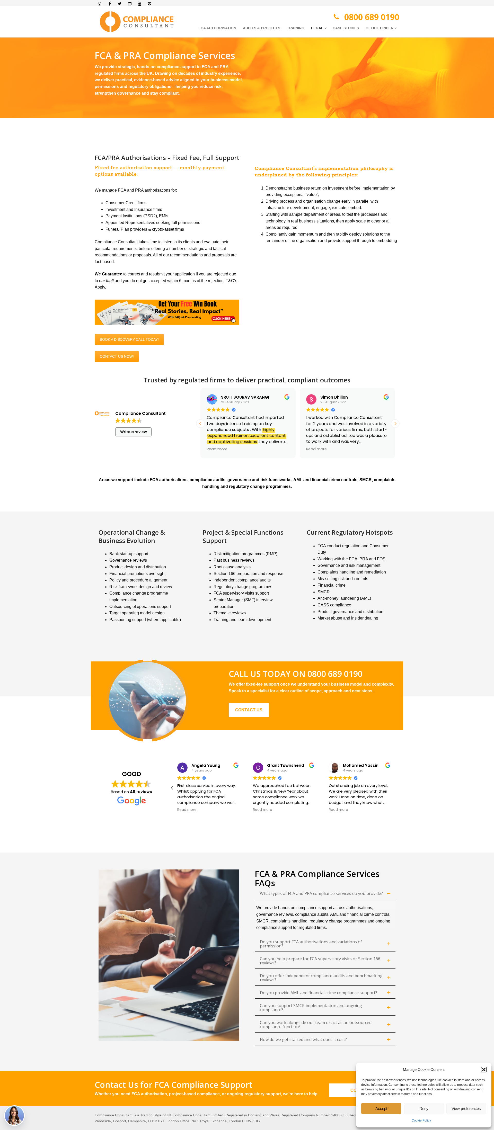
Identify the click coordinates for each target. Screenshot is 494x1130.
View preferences (466, 1108)
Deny (423, 1108)
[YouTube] (139, 3)
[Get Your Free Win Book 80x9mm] (167, 312)
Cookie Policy (421, 1120)
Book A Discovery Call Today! (129, 339)
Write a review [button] (133, 431)
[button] (483, 1069)
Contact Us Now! (117, 356)
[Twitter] (119, 3)
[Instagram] (99, 3)
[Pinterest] (149, 3)
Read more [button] (217, 449)
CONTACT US (248, 710)
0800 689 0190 (371, 16)
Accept (381, 1108)
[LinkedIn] (129, 3)
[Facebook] (109, 3)
